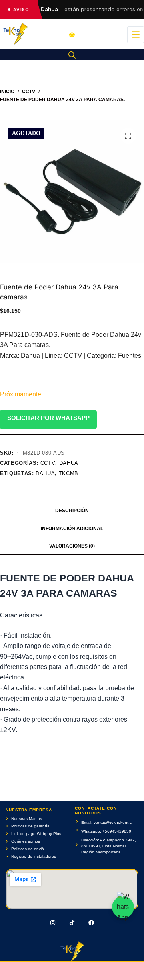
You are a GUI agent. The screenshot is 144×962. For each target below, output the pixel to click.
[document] (72, 481)
